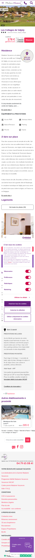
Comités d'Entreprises (9, 539)
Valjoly (33, 430)
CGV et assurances (8, 496)
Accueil (4, 430)
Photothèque (5, 546)
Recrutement (5, 526)
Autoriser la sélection (17, 310)
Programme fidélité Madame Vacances (14, 479)
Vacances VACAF (7, 482)
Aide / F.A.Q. (5, 488)
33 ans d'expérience (8, 522)
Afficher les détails (20, 297)
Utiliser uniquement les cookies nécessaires (17, 318)
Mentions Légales (7, 502)
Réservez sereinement (9, 519)
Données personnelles (9, 499)
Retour (6, 9)
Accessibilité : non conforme (11, 508)
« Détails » (9, 262)
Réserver (29, 40)
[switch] (28, 277)
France (16, 430)
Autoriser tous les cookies (17, 304)
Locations (10, 430)
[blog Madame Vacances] (13, 447)
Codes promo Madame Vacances (12, 485)
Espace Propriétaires (8, 529)
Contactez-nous (6, 516)
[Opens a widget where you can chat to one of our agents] (22, 546)
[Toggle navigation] (2, 3)
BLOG (3, 532)
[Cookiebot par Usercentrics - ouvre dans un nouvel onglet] (26, 238)
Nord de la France (25, 430)
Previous (3, 416)
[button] (3, 227)
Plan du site (5, 505)
